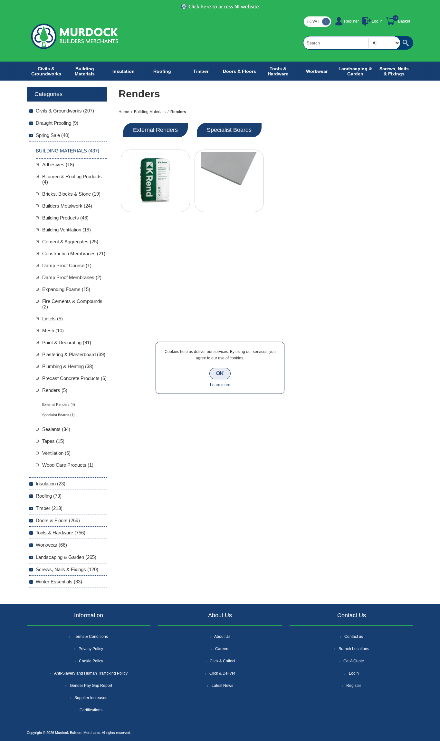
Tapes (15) (53, 441)
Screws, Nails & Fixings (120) (67, 569)
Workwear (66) (51, 545)
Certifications (91, 710)
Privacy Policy (91, 649)
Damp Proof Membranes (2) (71, 277)
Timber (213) (49, 508)
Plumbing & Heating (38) (67, 366)
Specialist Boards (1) (58, 415)
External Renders (155, 130)
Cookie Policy (91, 661)
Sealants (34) (56, 429)
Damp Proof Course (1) (66, 265)
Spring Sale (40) (53, 135)
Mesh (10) (53, 330)
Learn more (220, 385)
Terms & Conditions (91, 636)
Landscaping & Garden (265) (66, 557)
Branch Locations (354, 649)
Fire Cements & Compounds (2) (72, 303)
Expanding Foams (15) (66, 289)
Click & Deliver (222, 673)
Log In (377, 21)
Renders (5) (54, 390)
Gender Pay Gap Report (91, 685)
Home (124, 112)
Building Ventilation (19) (66, 229)
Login (354, 673)
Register (351, 21)
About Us (222, 636)
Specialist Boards (229, 130)
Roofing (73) (49, 496)
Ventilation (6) (56, 453)
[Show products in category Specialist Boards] (229, 181)
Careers (222, 649)
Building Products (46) (65, 217)
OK (220, 373)
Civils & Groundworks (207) (65, 110)
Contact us (353, 636)
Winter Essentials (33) (59, 581)
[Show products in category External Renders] (155, 181)
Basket (404, 21)
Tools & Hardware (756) (60, 532)
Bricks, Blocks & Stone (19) (71, 194)
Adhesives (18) (58, 164)
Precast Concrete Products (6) (74, 378)
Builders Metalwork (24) (67, 206)
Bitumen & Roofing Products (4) (72, 179)
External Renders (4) (58, 404)
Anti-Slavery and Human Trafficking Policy (91, 673)
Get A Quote (353, 661)
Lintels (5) (52, 318)
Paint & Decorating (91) (66, 342)
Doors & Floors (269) (58, 520)
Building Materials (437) (67, 150)
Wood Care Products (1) (67, 465)
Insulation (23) (50, 483)
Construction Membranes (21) (73, 253)
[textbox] (351, 42)
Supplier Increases (90, 698)
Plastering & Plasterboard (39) (73, 354)
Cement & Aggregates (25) (70, 241)
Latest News (222, 685)
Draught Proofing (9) (57, 123)
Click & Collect (222, 661)
